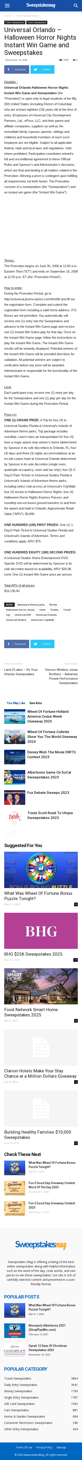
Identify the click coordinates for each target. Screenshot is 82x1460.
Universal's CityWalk (42, 619)
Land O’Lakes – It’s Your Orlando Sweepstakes (21, 672)
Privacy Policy (44, 1447)
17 (75, 959)
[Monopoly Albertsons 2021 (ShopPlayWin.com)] (14, 1330)
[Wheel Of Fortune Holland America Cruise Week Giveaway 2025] (14, 716)
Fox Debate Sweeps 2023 (48, 792)
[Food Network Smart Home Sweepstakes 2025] (41, 986)
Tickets (54, 609)
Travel (67, 609)
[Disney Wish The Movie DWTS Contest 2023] (14, 757)
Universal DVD (23, 614)
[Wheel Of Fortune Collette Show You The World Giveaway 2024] (14, 736)
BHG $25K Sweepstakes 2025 (33, 954)
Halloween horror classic (20, 609)
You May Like (16, 703)
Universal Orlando (46, 614)
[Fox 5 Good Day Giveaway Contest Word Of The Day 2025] (14, 1188)
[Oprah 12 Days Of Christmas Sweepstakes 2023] (14, 1351)
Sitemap (61, 1447)
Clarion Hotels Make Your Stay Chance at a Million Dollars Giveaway (40, 1073)
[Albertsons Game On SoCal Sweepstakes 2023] (14, 777)
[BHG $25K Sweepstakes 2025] (41, 931)
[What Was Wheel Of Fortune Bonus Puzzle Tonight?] (41, 870)
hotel (42, 609)
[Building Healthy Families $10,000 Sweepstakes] (41, 1108)
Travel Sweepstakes (37, 22)
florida (53, 604)
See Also (35, 703)
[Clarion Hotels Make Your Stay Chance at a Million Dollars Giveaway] (41, 1047)
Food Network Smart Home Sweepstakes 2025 (31, 1012)
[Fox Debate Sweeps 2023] (14, 797)
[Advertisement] (41, 227)
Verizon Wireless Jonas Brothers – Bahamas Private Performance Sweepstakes (61, 676)
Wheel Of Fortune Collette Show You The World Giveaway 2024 (52, 737)
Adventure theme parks (31, 604)
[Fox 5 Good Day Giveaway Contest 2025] (14, 1208)
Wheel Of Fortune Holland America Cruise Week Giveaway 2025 (48, 716)
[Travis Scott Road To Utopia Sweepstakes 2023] (14, 818)
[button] (76, 5)
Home (8, 16)
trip (8, 614)
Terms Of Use (24, 1447)
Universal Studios (16, 619)
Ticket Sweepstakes (27, 16)
